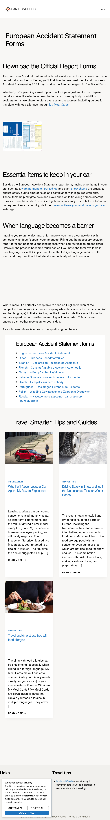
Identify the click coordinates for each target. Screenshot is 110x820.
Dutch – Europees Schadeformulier (41, 358)
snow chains (79, 188)
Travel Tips (69, 481)
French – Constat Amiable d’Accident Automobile (50, 367)
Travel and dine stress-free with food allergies (28, 637)
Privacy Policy (58, 816)
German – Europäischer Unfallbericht (42, 372)
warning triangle (31, 188)
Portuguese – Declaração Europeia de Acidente (49, 387)
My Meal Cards (59, 104)
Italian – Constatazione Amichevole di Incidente (49, 377)
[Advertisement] (77, 136)
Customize (15, 808)
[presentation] (29, 448)
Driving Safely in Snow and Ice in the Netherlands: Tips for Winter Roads (83, 490)
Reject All (38, 808)
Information (15, 481)
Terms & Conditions (79, 816)
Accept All (26, 812)
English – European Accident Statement (44, 353)
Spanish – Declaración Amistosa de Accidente (48, 363)
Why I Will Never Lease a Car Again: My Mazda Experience (27, 488)
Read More (17, 560)
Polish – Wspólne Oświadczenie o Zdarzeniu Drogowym (54, 391)
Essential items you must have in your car (78, 205)
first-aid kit (50, 188)
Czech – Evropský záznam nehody (41, 382)
